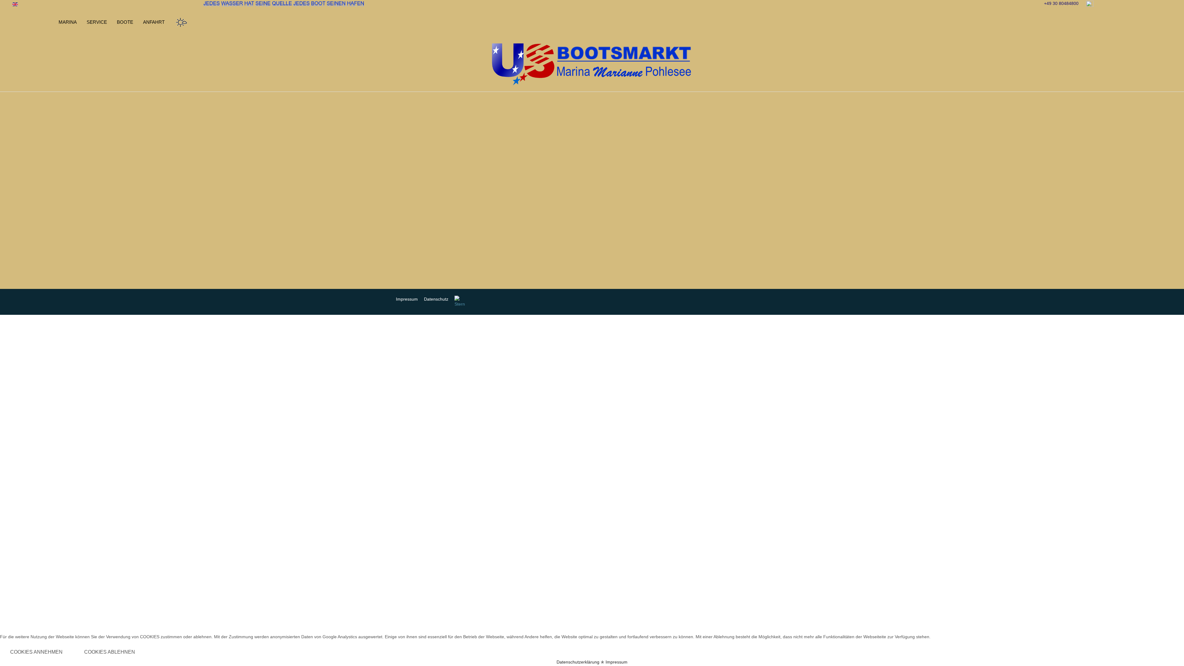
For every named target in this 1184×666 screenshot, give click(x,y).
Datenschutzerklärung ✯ (580, 662)
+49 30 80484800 (1061, 3)
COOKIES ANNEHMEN (36, 652)
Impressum (616, 662)
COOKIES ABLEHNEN (109, 652)
